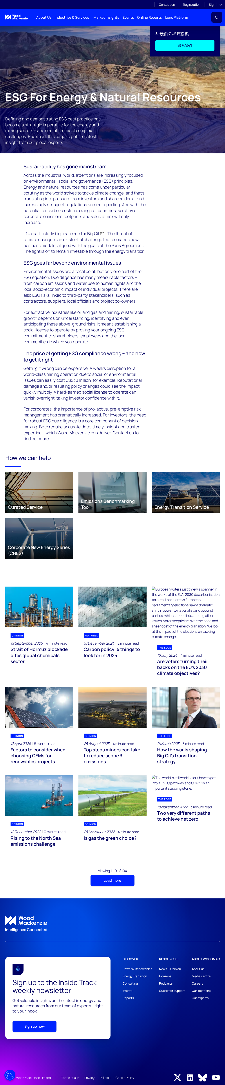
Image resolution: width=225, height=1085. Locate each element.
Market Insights (106, 17)
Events (128, 17)
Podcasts (165, 983)
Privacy (89, 1078)
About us (198, 969)
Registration (191, 4)
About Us (43, 17)
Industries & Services (72, 17)
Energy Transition (135, 976)
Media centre (201, 976)
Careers (197, 983)
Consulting (130, 983)
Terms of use (70, 1078)
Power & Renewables (137, 969)
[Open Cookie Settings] (9, 1075)
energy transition (128, 251)
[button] (216, 17)
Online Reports (149, 17)
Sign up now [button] (34, 1026)
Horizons (165, 976)
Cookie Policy (125, 1078)
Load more (112, 880)
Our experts (200, 998)
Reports (128, 998)
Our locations (201, 991)
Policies (105, 1078)
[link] (112, 924)
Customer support (172, 991)
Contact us (167, 4)
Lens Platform (176, 17)
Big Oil (93, 233)
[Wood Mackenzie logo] (16, 17)
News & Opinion (170, 969)
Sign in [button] (215, 4)
